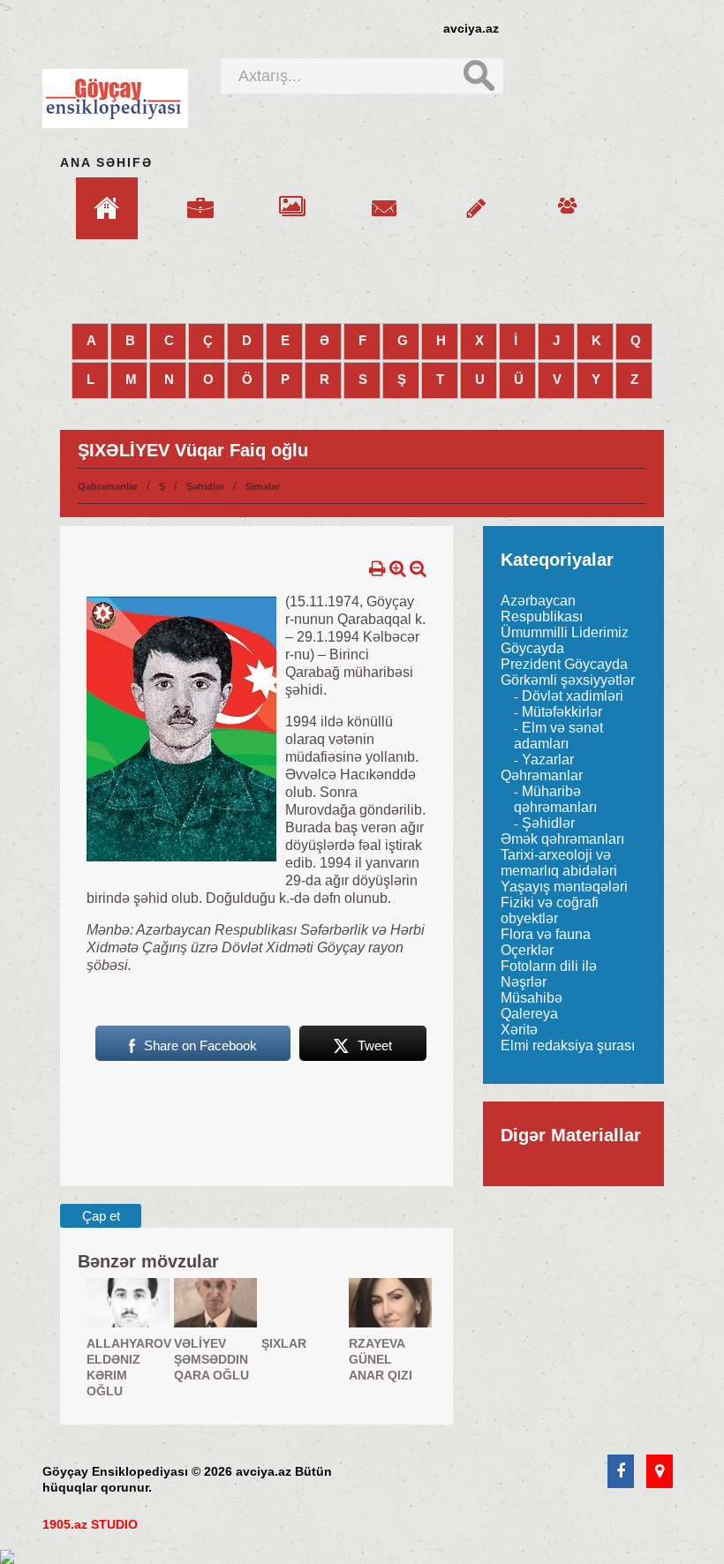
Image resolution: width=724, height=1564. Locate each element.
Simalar (262, 486)
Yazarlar (548, 759)
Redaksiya (568, 197)
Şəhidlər (205, 486)
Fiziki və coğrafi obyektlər (550, 910)
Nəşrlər (524, 981)
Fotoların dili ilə (549, 966)
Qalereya (292, 197)
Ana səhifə (106, 162)
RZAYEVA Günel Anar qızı (380, 1359)
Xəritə (519, 1029)
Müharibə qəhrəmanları (555, 799)
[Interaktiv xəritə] (659, 1472)
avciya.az (471, 28)
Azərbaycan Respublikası (542, 608)
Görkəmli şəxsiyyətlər (568, 680)
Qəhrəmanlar (108, 486)
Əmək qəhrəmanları (562, 838)
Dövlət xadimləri (572, 695)
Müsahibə (531, 997)
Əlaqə (384, 197)
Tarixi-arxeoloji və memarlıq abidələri (559, 862)
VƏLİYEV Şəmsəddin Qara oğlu (211, 1359)
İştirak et (476, 197)
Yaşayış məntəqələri (564, 886)
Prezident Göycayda (564, 664)
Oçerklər (527, 950)
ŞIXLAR (283, 1343)
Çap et (101, 1215)
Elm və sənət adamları (558, 735)
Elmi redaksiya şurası (568, 1045)
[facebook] (620, 1472)
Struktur (200, 197)
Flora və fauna (546, 934)
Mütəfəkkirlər (562, 711)
